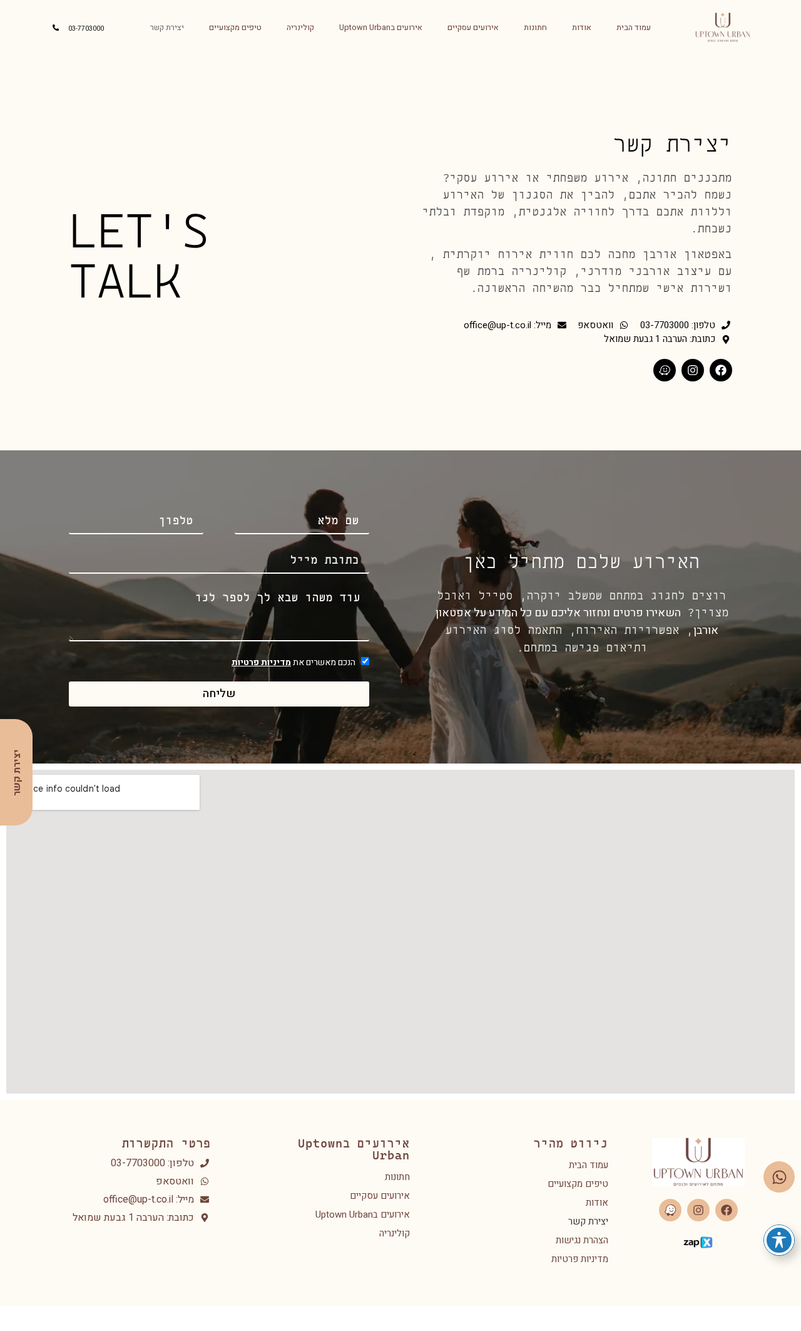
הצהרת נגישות (582, 1240)
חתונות (535, 27)
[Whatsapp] (779, 1177)
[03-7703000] (56, 27)
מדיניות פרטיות (261, 662)
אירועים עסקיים (473, 27)
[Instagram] (692, 370)
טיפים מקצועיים (235, 27)
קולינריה (300, 27)
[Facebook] (721, 370)
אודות (581, 27)
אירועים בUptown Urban (380, 27)
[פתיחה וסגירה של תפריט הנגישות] (779, 1240)
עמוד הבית (633, 27)
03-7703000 (86, 28)
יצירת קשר (167, 27)
